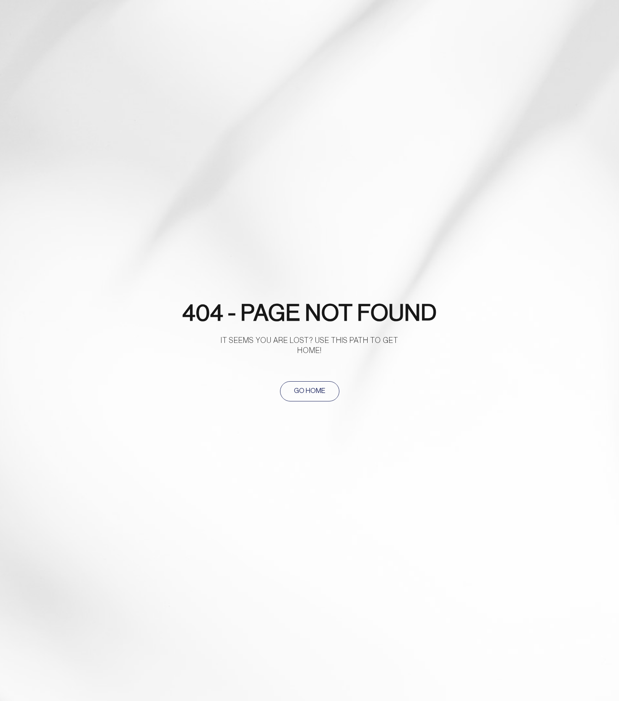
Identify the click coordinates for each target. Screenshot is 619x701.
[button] (309, 391)
